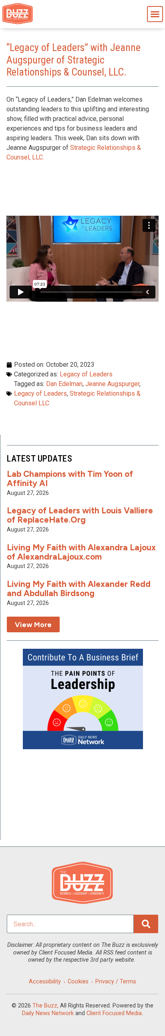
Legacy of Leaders (86, 374)
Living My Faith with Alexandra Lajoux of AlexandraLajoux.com (81, 552)
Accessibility (45, 981)
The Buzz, (45, 1005)
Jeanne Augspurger (112, 384)
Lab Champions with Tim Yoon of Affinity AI (70, 478)
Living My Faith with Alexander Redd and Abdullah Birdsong (79, 588)
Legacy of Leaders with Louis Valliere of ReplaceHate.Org (80, 515)
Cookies (78, 981)
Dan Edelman (64, 384)
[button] (155, 14)
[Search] (146, 924)
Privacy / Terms (115, 981)
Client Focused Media (114, 1013)
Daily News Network (48, 1013)
